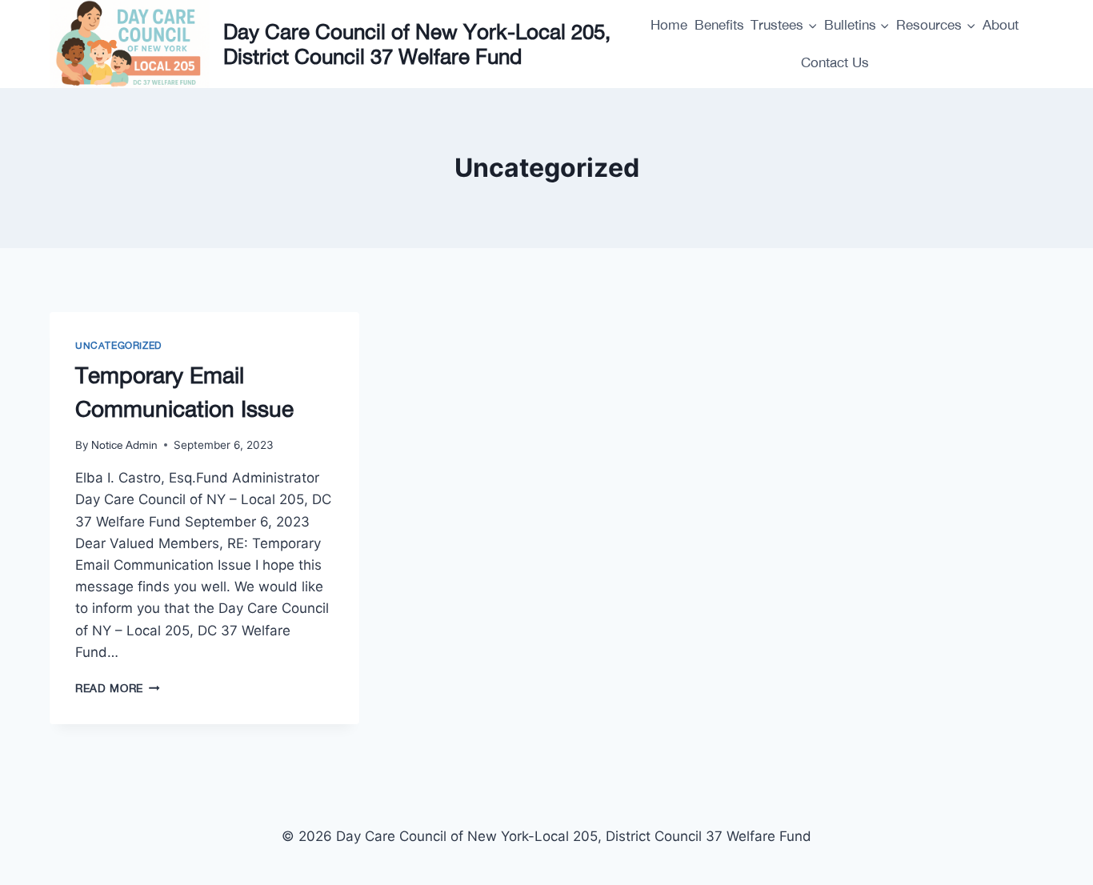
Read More (117, 688)
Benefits (719, 25)
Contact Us (835, 62)
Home (669, 25)
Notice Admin (124, 444)
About (1001, 25)
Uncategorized (118, 345)
